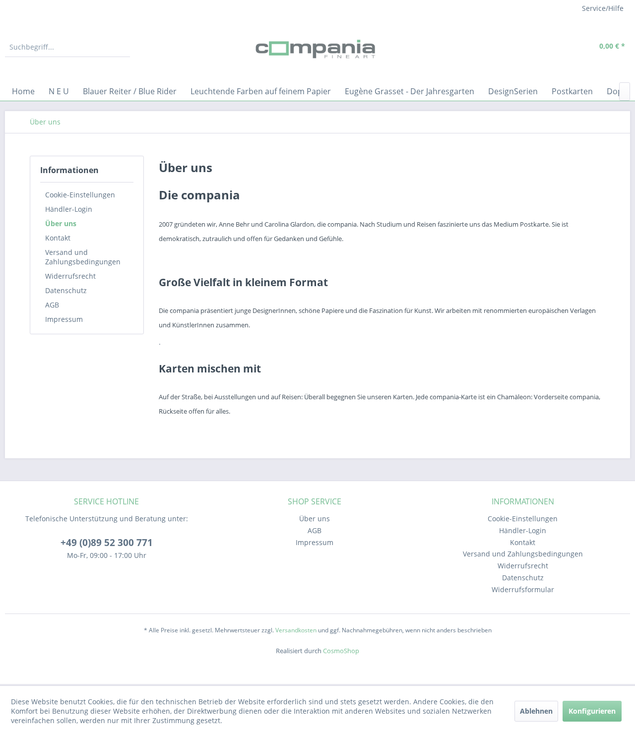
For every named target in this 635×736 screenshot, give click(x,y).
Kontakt (57, 238)
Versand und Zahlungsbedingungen (83, 256)
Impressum (64, 319)
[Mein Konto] (561, 47)
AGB (52, 304)
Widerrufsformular (523, 589)
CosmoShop (341, 650)
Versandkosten (296, 630)
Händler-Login (68, 209)
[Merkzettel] (538, 47)
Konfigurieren (592, 711)
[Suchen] (121, 47)
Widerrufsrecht (70, 276)
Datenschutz (66, 290)
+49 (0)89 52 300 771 (107, 542)
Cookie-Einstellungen (80, 194)
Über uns (60, 223)
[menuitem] (67, 47)
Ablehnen (536, 711)
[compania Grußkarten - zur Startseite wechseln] (317, 49)
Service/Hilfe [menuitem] (603, 8)
